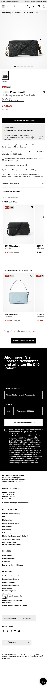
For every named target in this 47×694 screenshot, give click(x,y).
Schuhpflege (7, 530)
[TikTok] (11, 630)
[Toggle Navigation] (3, 6)
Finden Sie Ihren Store (10, 523)
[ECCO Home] (11, 6)
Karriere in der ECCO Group (12, 565)
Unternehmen (7, 555)
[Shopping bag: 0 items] (43, 6)
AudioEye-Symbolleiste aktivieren (13, 605)
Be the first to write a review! (23, 340)
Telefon (8, 404)
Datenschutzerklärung (23, 456)
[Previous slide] (4, 39)
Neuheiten (6, 562)
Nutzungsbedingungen (10, 585)
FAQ (3, 517)
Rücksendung (7, 520)
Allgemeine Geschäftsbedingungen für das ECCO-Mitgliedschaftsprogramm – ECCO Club (12, 598)
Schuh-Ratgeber (8, 533)
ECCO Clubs (17, 154)
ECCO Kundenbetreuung (11, 514)
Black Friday (6, 12)
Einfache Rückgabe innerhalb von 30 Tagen (21, 170)
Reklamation (7, 526)
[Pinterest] (19, 630)
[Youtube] (15, 630)
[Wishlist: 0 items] (38, 6)
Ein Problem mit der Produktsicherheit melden (11, 543)
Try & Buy (41, 137)
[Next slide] (40, 39)
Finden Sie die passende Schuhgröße (15, 536)
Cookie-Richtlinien (9, 582)
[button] (23, 129)
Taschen (17, 12)
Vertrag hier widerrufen (11, 539)
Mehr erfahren (19, 147)
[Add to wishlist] (43, 92)
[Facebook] (3, 630)
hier (22, 442)
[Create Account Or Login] (33, 6)
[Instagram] (7, 630)
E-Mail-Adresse (12, 388)
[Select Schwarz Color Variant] (5, 75)
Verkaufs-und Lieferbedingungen (9, 590)
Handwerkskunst (8, 558)
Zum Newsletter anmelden (24, 423)
